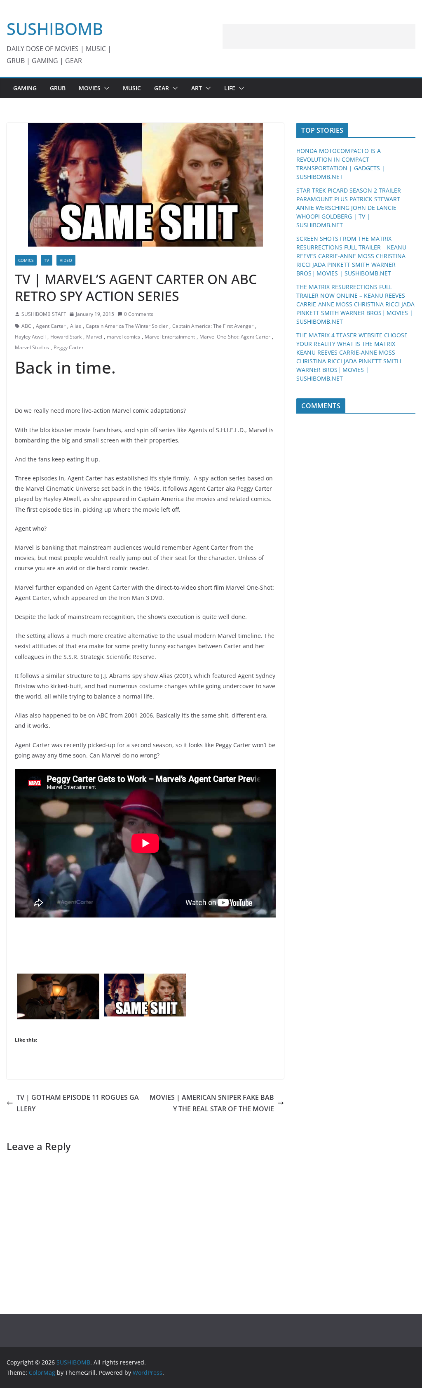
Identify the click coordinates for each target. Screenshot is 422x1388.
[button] (105, 88)
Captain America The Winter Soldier (127, 325)
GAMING (25, 88)
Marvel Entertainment (170, 336)
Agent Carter (51, 325)
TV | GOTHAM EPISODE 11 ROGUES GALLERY (77, 1103)
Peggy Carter (69, 347)
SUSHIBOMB (55, 28)
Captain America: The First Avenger (212, 325)
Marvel (94, 336)
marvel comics (123, 336)
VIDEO (66, 260)
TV (46, 260)
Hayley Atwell (30, 336)
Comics (25, 260)
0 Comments (138, 314)
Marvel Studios (32, 347)
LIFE (229, 88)
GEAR (161, 88)
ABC (26, 325)
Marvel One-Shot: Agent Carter (234, 336)
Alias (75, 325)
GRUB (58, 88)
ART (196, 88)
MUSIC (132, 88)
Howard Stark (66, 336)
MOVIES (90, 88)
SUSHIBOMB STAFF (43, 314)
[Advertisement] (319, 36)
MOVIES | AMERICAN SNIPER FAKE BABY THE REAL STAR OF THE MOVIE (212, 1103)
